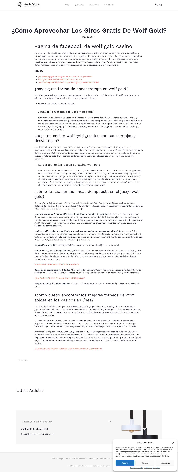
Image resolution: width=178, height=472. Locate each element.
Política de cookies (136, 468)
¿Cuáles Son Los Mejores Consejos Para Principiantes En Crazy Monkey (68, 349)
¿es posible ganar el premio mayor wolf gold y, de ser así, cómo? (68, 82)
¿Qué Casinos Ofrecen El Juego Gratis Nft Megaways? (60, 278)
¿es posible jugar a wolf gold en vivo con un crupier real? (65, 76)
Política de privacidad (152, 468)
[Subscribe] (109, 421)
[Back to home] (28, 5)
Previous (23, 360)
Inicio (66, 5)
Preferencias (165, 463)
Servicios (94, 5)
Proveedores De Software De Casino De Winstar (57, 264)
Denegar (145, 463)
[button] (173, 442)
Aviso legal (93, 459)
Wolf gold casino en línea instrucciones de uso (60, 79)
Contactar (109, 5)
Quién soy (79, 5)
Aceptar (125, 463)
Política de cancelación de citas (113, 459)
